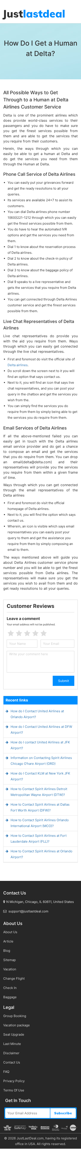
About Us (10, 932)
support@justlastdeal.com (28, 911)
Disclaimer (11, 1053)
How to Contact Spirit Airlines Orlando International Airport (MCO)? (40, 823)
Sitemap (9, 960)
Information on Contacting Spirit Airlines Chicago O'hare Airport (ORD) (41, 761)
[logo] (33, 15)
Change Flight (14, 978)
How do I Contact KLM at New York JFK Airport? (40, 776)
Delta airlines (18, 365)
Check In (10, 988)
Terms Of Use (13, 1090)
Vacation (9, 969)
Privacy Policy (14, 1081)
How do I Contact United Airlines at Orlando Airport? (37, 714)
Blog (6, 951)
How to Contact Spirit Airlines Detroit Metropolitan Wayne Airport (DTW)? (39, 792)
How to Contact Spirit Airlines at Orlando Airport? (41, 854)
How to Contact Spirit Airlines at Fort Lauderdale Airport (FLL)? (39, 838)
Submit (63, 681)
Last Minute (12, 1044)
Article (8, 941)
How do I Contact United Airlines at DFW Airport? (41, 730)
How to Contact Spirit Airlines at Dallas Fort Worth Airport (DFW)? (40, 807)
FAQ (6, 1072)
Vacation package (16, 1025)
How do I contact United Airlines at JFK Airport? (40, 745)
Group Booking (14, 1016)
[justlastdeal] (0, 2)
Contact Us (11, 1062)
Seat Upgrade (13, 1034)
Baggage (10, 997)
